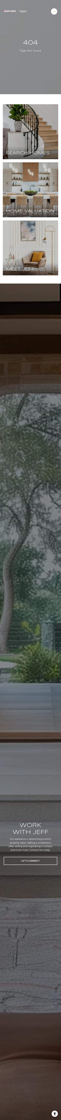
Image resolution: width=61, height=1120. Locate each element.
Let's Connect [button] (30, 860)
